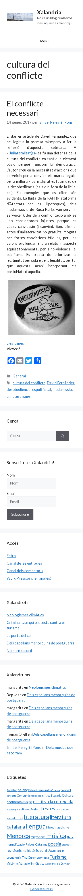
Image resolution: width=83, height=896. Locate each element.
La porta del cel (19, 635)
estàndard (33, 809)
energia (27, 802)
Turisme (58, 857)
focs (58, 809)
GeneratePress (41, 889)
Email (11, 493)
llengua (36, 826)
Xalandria (49, 12)
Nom (11, 475)
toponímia (42, 857)
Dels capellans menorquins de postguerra (41, 643)
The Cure (28, 857)
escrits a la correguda (53, 801)
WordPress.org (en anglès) (29, 578)
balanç (22, 790)
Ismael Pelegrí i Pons (24, 747)
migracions (38, 837)
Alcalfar (12, 790)
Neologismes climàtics (25, 615)
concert (66, 790)
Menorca (18, 835)
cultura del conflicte (29, 383)
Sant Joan (48, 850)
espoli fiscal (41, 389)
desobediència (19, 389)
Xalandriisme (52, 863)
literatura (36, 816)
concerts (11, 795)
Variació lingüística (31, 863)
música (56, 835)
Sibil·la (60, 850)
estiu (22, 809)
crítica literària (51, 795)
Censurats (43, 790)
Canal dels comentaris (25, 570)
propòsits (66, 844)
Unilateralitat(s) (21, 153)
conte (38, 795)
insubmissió (62, 389)
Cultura (67, 795)
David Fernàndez (61, 383)
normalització (16, 844)
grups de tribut (15, 818)
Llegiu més (15, 343)
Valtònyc (13, 863)
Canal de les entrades (24, 563)
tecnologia (14, 857)
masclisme (62, 827)
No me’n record (19, 650)
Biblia (32, 790)
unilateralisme (18, 396)
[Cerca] (62, 436)
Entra (11, 555)
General (19, 376)
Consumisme (26, 795)
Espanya (12, 809)
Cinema (55, 790)
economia (14, 802)
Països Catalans (36, 844)
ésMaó (65, 863)
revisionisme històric (23, 850)
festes (48, 808)
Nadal (70, 837)
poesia (54, 843)
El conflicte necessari (25, 108)
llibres (50, 827)
